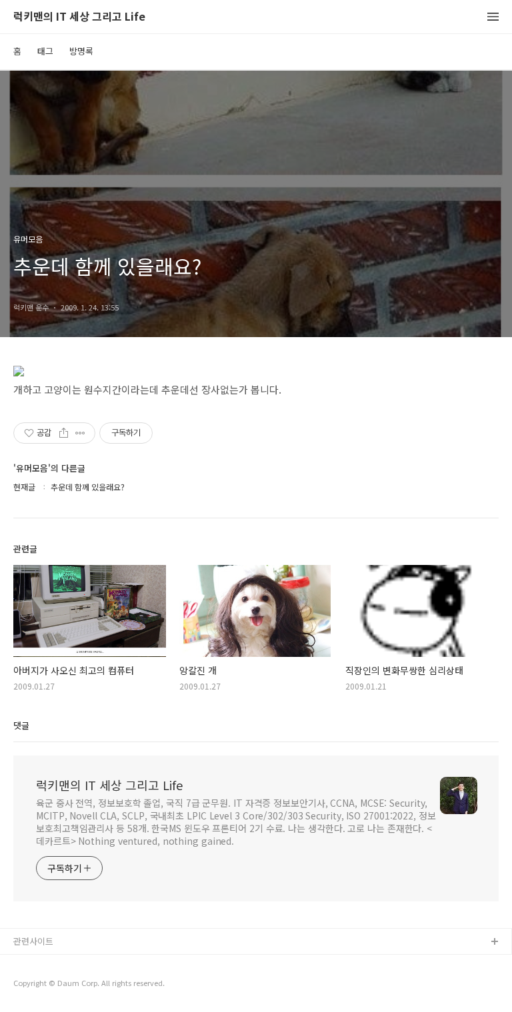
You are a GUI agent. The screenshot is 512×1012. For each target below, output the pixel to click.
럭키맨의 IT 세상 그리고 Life (79, 17)
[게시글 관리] (80, 433)
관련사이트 (33, 941)
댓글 (21, 725)
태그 (45, 51)
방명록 (81, 51)
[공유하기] (63, 433)
